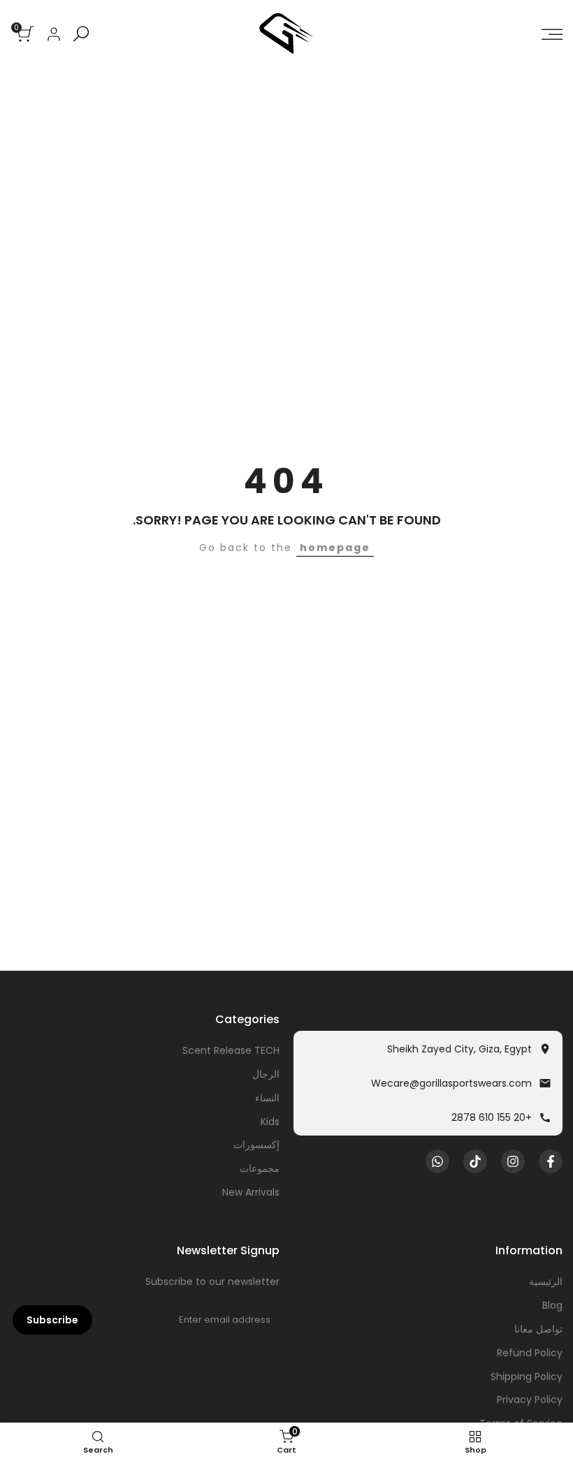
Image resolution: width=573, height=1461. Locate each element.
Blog (552, 1305)
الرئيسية (546, 1282)
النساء (267, 1098)
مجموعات (260, 1168)
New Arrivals (251, 1192)
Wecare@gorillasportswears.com (451, 1083)
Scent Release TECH (231, 1050)
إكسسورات (256, 1145)
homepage (335, 548)
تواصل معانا (538, 1329)
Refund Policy (530, 1353)
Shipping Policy (527, 1376)
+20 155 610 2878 (491, 1117)
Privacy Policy (530, 1400)
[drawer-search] (81, 34)
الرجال (266, 1074)
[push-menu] (552, 34)
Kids (270, 1122)
